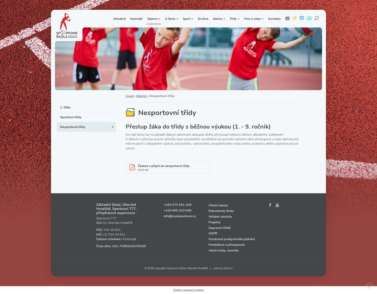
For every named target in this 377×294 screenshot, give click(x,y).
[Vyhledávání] (316, 18)
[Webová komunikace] (302, 18)
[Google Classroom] (309, 18)
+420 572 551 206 (177, 205)
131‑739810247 (124, 246)
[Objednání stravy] (294, 18)
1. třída (65, 107)
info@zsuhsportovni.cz (180, 216)
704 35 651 (112, 230)
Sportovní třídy (70, 117)
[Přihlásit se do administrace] (369, 286)
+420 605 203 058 (177, 210)
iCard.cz (227, 268)
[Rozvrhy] (287, 18)
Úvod (129, 96)
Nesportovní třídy (72, 127)
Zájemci (141, 96)
